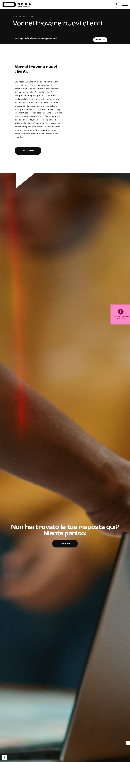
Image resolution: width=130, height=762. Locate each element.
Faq (20, 17)
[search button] (116, 4)
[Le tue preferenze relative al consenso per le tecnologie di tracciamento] (4, 757)
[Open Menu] (125, 4)
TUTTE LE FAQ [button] (28, 151)
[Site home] (17, 4)
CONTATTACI (100, 40)
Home (15, 17)
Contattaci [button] (65, 543)
